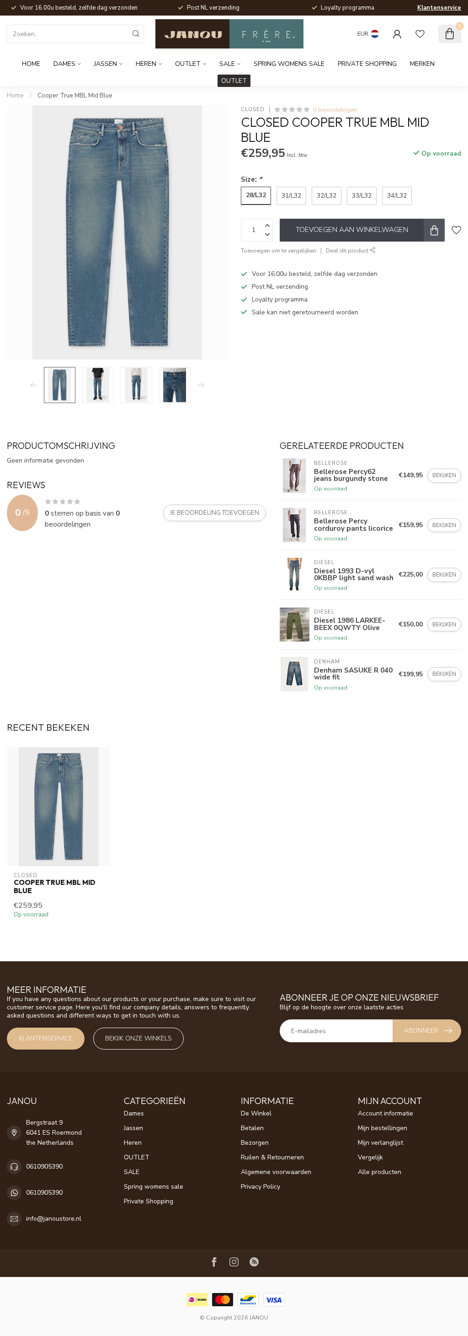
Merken (422, 63)
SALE (227, 63)
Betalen (252, 1128)
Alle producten (379, 1172)
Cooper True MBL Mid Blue (74, 96)
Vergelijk (370, 1157)
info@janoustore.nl (53, 1218)
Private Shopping (367, 63)
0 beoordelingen (335, 109)
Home (31, 63)
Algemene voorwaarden (276, 1172)
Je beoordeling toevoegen (214, 513)
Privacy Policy (260, 1186)
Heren (146, 63)
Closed (253, 109)
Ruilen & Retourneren (272, 1157)
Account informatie (385, 1113)
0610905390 (44, 1166)
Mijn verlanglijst (380, 1142)
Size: (251, 179)
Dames (64, 63)
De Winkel (256, 1113)
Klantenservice (439, 8)
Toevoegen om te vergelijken (278, 250)
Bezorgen (255, 1142)
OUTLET (188, 63)
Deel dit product (348, 250)
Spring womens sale (289, 63)
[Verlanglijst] (420, 34)
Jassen (105, 63)
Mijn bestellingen (382, 1128)
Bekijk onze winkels (138, 1038)
